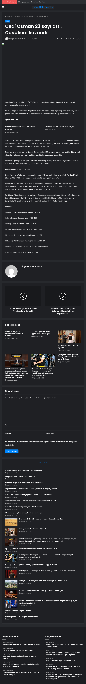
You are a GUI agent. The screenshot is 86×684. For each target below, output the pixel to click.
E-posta (8, 433)
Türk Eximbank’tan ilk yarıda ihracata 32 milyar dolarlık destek (30, 501)
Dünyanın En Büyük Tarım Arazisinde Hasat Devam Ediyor (42, 519)
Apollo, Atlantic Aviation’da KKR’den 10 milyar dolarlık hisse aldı (31, 549)
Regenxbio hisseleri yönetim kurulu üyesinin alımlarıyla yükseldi (31, 489)
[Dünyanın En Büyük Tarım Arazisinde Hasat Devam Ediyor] (11, 522)
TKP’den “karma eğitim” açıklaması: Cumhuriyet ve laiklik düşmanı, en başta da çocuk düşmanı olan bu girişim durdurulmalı (16, 373)
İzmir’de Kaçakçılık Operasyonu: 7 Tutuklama (23, 507)
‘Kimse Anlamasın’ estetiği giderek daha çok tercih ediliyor (29, 495)
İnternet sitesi (50, 433)
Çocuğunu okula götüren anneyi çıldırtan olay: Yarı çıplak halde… (68, 357)
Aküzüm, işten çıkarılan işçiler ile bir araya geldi (41, 332)
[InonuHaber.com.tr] (43, 7)
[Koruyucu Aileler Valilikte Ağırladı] (69, 336)
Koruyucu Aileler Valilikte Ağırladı (68, 346)
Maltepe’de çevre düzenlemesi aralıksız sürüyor (34, 2)
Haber (17, 16)
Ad (6, 425)
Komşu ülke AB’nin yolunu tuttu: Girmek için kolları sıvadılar (43, 581)
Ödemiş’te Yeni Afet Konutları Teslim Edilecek (23, 470)
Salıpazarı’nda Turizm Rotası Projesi (59, 126)
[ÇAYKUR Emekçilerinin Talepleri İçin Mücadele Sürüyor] (11, 594)
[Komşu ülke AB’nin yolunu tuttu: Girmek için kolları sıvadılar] (11, 584)
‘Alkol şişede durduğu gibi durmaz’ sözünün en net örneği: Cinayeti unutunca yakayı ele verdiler (42, 372)
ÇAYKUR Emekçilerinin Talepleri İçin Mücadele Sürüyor (41, 591)
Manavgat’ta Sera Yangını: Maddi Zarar (21, 617)
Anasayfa (9, 16)
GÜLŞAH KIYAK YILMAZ (17, 39)
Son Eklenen (43, 462)
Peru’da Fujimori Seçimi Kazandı (18, 611)
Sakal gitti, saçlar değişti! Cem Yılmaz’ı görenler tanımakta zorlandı (47, 571)
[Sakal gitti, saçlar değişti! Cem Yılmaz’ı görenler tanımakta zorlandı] (11, 574)
